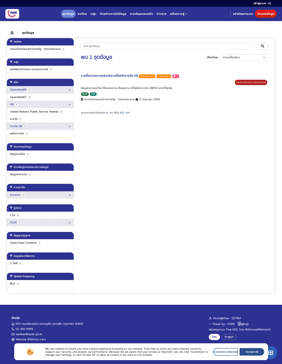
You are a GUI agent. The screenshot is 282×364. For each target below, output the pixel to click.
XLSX (84, 93)
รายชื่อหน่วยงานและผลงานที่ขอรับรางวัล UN (110, 75)
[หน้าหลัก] (12, 14)
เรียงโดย (212, 57)
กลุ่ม (93, 14)
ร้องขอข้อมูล (265, 14)
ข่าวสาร (162, 14)
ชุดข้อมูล (68, 14)
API (111, 112)
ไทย (214, 337)
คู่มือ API (124, 112)
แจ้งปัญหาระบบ (243, 14)
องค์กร (82, 14)
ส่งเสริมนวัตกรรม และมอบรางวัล (251, 82)
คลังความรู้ (177, 14)
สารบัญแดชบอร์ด (141, 14)
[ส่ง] (263, 46)
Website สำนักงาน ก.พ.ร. (31, 339)
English (229, 337)
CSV (93, 93)
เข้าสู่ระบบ (259, 3)
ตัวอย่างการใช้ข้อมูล (113, 14)
